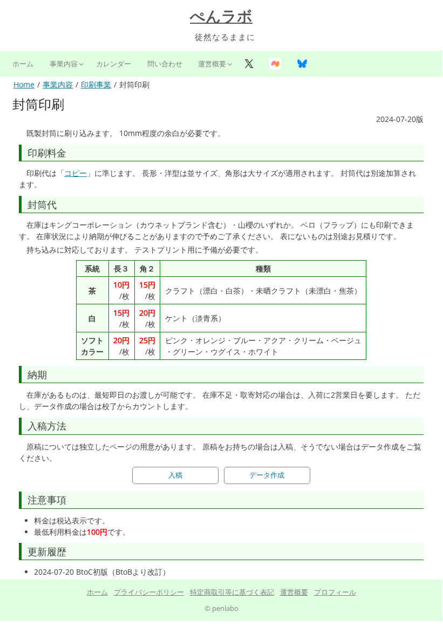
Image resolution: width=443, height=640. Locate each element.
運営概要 (212, 64)
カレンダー (113, 64)
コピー (75, 173)
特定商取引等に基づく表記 (232, 592)
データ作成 (266, 475)
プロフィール (335, 592)
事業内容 (64, 64)
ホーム (22, 64)
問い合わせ (164, 64)
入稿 (175, 475)
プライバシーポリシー (149, 592)
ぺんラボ (221, 16)
